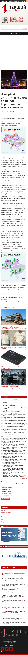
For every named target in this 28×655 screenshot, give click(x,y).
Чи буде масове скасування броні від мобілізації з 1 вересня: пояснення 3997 (13, 585)
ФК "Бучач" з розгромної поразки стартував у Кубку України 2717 (13, 608)
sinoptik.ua (9, 522)
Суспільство (4, 299)
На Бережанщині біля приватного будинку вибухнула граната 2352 (13, 623)
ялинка (3, 302)
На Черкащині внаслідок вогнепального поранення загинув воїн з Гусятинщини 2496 (13, 612)
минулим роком (13, 183)
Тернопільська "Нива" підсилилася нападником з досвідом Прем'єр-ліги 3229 (13, 592)
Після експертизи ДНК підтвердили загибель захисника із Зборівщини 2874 (12, 604)
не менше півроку (7, 493)
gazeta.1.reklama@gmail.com (10, 642)
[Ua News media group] (14, 535)
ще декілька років (7, 487)
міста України (13, 301)
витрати (7, 301)
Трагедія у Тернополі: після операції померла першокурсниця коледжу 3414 (12, 589)
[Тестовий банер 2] (14, 556)
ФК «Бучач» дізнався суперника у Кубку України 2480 (12, 615)
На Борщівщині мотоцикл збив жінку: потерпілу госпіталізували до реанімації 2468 (12, 619)
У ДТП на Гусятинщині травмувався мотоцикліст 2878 (13, 601)
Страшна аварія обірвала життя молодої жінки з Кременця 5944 (12, 570)
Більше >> (24, 478)
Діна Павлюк (8, 297)
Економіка (20, 297)
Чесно (8, 293)
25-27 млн (3, 228)
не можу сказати (6, 491)
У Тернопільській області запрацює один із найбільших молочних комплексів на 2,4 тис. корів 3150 (13, 596)
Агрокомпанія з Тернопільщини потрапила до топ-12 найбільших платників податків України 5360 (13, 578)
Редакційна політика (8, 645)
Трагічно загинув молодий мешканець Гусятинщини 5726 (13, 574)
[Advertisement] (14, 52)
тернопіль (20, 301)
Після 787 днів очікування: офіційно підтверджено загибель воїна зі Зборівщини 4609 (13, 581)
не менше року (6, 489)
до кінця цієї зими (7, 495)
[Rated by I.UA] (4, 652)
